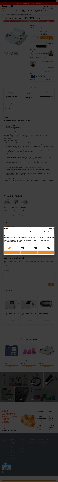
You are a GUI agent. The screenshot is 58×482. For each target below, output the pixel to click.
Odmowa (12, 252)
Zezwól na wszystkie (46, 252)
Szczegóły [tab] (29, 231)
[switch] (22, 248)
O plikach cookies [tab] (46, 231)
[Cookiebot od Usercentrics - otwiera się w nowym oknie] (49, 228)
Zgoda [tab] (12, 231)
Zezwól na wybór (29, 252)
